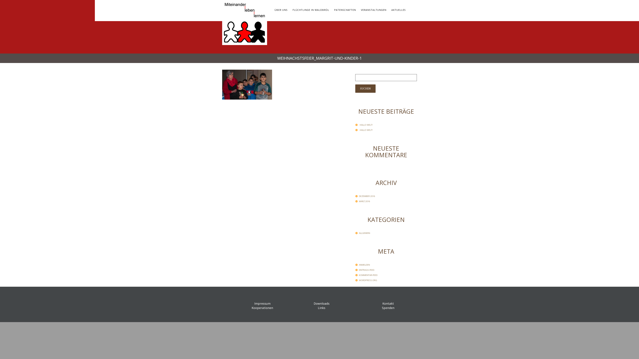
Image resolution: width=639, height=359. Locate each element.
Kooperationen (262, 308)
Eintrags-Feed (366, 269)
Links (321, 308)
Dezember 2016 (367, 196)
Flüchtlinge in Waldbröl (311, 9)
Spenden (388, 308)
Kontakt (388, 303)
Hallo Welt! (366, 124)
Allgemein (364, 233)
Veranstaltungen (373, 9)
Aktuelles (398, 9)
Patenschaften (345, 9)
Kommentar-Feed (368, 275)
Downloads (321, 303)
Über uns (281, 9)
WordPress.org (368, 280)
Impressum (262, 303)
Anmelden (364, 264)
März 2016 (364, 201)
